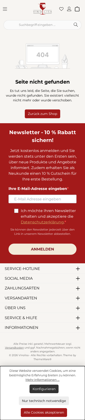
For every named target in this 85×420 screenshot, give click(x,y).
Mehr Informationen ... (43, 380)
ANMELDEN (42, 249)
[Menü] (6, 8)
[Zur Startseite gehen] (42, 8)
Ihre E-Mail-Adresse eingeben (37, 188)
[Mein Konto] (71, 8)
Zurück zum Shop (42, 114)
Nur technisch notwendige (44, 401)
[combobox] (37, 25)
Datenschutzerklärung (42, 222)
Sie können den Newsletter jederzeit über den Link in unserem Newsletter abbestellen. (42, 232)
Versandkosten (14, 347)
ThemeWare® (42, 359)
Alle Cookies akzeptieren (44, 412)
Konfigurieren (44, 389)
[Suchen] (75, 25)
